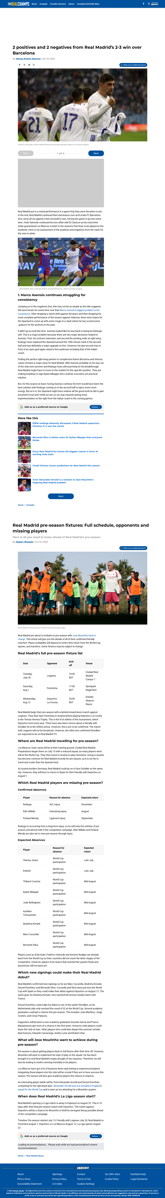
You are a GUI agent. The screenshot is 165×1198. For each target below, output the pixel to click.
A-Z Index (57, 1183)
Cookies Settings (85, 1183)
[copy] (34, 65)
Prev (25, 153)
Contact (81, 1174)
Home (21, 505)
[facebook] (143, 4)
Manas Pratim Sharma (28, 58)
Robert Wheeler (25, 542)
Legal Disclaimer (139, 1179)
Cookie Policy (112, 1179)
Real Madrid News (35, 1156)
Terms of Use (84, 1179)
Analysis (43, 4)
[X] (149, 4)
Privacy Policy (59, 1179)
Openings (57, 1174)
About (71, 4)
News (34, 4)
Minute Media (18, 1191)
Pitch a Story (23, 1179)
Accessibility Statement (29, 1183)
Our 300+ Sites (112, 1174)
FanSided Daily (138, 1174)
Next (96, 153)
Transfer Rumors (58, 4)
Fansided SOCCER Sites (88, 4)
